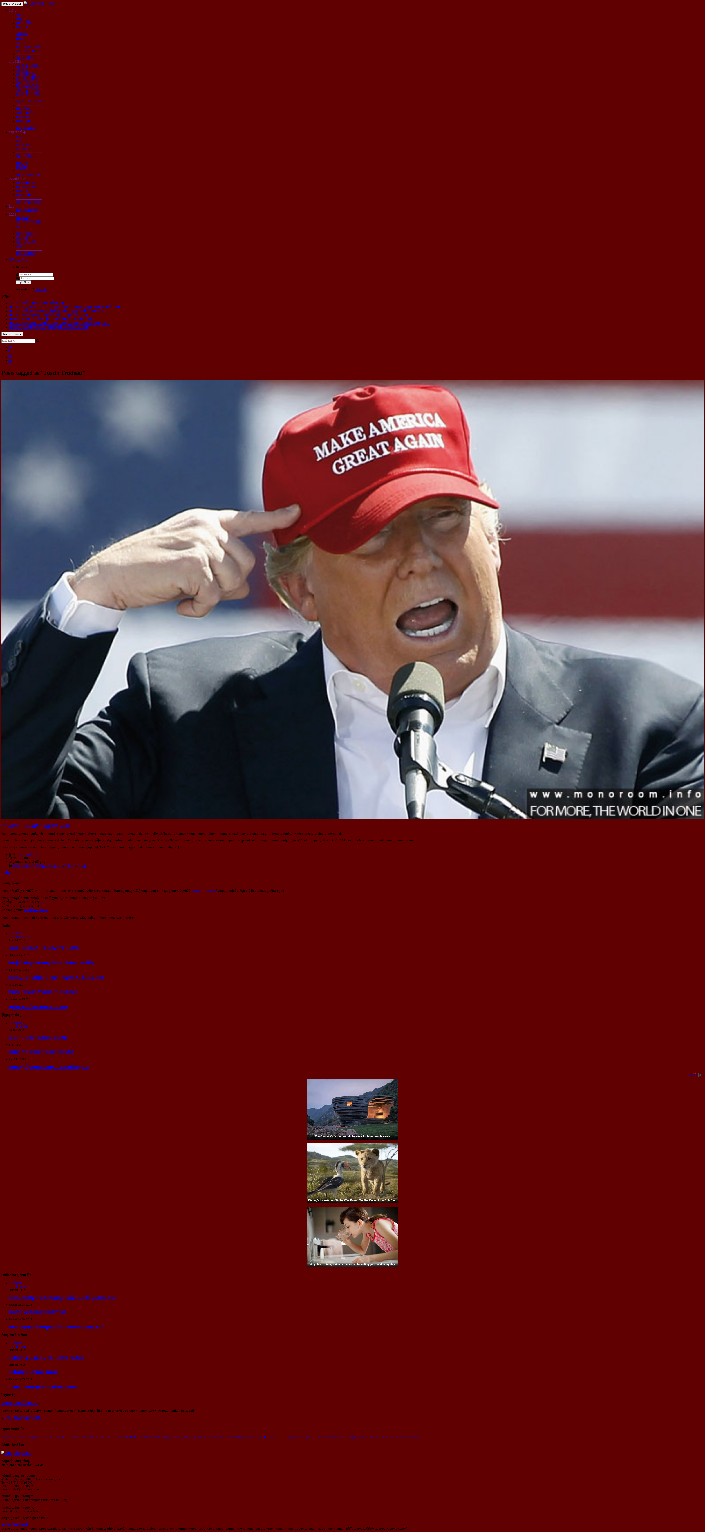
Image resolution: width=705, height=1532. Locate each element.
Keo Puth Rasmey (24, 1437)
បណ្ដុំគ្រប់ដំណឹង (25, 57)
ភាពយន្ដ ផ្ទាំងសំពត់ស (28, 90)
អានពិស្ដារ (6, 872)
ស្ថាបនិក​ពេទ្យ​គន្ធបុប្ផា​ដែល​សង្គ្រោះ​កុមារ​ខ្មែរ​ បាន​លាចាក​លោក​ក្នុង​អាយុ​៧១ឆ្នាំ (56, 1327)
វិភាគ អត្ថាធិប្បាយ (25, 182)
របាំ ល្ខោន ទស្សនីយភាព (29, 78)
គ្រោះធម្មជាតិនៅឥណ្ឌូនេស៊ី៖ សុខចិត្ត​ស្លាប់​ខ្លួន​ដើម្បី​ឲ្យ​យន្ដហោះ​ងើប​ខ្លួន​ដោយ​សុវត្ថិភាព (62, 1298)
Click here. (41, 289)
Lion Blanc (7, 1437)
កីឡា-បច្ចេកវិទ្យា (17, 132)
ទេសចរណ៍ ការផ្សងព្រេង (29, 222)
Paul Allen (157, 1437)
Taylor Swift (117, 1437)
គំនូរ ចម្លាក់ (22, 69)
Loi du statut (211, 1437)
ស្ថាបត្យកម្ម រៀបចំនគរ (28, 65)
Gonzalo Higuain (254, 1437)
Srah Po (327, 1437)
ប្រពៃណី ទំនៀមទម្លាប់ (28, 94)
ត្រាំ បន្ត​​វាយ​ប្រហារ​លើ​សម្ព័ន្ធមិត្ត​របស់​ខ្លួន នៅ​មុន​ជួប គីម (35, 826)
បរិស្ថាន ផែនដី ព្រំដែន (27, 50)
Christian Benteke (83, 1437)
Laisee (38, 1437)
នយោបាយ (22, 34)
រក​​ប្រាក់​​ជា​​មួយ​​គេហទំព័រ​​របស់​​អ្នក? (19, 1403)
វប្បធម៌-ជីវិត (15, 61)
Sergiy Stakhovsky (173, 1437)
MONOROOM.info (204, 890)
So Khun (48, 1437)
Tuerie (147, 1437)
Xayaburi (130, 1437)
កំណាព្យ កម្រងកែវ (26, 241)
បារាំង (19, 18)
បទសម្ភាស (22, 190)
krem (416, 1437)
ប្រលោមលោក (23, 237)
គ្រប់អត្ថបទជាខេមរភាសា (25, 865)
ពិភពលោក (22, 26)
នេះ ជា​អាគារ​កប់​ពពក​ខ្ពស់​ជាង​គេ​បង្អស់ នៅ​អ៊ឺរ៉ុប (38, 1037)
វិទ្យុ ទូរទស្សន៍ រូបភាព (27, 86)
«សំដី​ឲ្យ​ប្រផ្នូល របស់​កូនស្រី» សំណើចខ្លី (34, 1372)
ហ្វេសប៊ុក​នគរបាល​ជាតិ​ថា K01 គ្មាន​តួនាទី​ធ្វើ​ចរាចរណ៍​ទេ (44, 948)
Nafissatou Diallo (402, 1437)
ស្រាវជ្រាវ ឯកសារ (25, 186)
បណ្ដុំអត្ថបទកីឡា (25, 155)
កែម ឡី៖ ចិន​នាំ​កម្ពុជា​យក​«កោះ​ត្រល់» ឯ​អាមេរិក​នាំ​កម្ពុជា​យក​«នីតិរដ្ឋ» (52, 963)
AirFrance (373, 1437)
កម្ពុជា (19, 14)
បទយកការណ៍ (24, 194)
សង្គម (19, 38)
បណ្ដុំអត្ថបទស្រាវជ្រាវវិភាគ (30, 202)
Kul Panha (272, 1437)
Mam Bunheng (101, 1437)
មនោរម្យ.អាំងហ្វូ (28, 854)
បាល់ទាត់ (21, 136)
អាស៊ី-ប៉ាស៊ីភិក (24, 22)
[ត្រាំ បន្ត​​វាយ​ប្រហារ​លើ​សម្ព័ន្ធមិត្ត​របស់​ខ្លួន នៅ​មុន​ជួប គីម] (352, 818)
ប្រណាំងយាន (23, 144)
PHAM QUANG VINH (310, 1437)
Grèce (140, 1437)
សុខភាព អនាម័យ (25, 112)
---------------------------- (29, 30)
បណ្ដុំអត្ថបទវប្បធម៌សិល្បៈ (30, 101)
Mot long (285, 1437)
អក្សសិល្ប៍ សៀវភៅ (26, 82)
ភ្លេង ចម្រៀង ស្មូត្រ (26, 73)
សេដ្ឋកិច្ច (20, 42)
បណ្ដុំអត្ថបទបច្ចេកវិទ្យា (28, 174)
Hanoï (294, 1437)
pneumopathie (360, 1437)
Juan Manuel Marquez (232, 1437)
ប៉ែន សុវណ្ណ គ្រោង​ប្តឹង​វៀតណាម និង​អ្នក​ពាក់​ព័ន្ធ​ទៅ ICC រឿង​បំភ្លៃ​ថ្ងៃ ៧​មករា (56, 977)
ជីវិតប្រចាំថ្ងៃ (22, 108)
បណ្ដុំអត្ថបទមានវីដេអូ (27, 210)
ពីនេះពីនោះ (22, 226)
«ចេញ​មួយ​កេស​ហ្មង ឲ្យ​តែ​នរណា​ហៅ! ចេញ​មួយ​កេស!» (43, 1387)
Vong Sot (59, 1437)
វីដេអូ (11, 206)
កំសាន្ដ (12, 214)
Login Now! (23, 282)
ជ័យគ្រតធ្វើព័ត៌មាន (26, 233)
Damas (188, 1437)
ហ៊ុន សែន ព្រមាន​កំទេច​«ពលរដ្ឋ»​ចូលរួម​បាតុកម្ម (38, 1007)
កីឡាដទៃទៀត (23, 148)
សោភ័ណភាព (23, 116)
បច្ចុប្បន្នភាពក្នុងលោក (51, 865)
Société (69, 1437)
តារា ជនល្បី (22, 218)
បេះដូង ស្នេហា (24, 120)
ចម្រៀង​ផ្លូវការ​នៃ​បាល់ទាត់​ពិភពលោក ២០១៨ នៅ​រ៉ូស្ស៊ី (41, 1052)
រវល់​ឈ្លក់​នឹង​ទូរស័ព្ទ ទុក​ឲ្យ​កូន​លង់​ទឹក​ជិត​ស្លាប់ (37, 1312)
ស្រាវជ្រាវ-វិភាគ (17, 178)
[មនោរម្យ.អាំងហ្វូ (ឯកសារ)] (39, 3)
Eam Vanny (386, 1437)
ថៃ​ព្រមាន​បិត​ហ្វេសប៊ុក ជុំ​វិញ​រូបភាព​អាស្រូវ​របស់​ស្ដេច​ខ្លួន (43, 992)
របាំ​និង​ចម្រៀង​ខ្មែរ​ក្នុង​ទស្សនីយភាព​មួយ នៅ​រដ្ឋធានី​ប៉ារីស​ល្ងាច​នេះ (49, 1067)
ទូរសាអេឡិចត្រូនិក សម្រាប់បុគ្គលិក (22, 1417)
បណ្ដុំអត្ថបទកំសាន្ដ (26, 253)
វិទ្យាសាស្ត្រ (22, 167)
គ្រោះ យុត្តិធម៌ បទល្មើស (29, 46)
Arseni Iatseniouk (342, 1437)
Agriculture (199, 1437)
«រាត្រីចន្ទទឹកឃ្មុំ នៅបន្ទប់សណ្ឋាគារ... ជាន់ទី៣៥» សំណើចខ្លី (46, 1358)
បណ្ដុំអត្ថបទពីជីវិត (25, 128)
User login (21, 259)
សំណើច (20, 245)
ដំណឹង (12, 10)
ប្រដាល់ (20, 140)
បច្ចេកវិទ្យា (21, 163)
